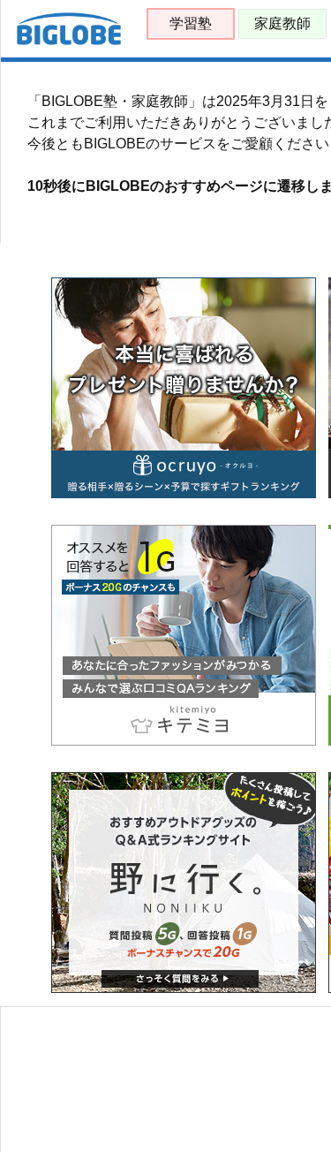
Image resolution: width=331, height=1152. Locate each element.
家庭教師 (282, 23)
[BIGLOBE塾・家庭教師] (68, 41)
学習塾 (190, 23)
